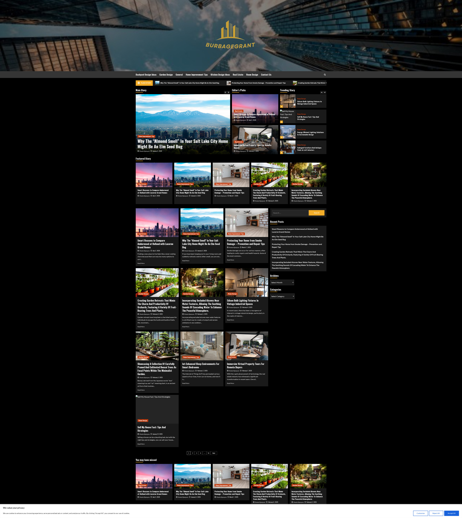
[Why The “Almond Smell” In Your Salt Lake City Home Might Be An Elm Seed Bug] (192, 175)
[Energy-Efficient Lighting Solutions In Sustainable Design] (287, 116)
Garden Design (166, 74)
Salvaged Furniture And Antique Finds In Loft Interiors (309, 133)
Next (213, 453)
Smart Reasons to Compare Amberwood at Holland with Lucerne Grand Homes (254, 115)
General (179, 74)
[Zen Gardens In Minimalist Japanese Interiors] (287, 147)
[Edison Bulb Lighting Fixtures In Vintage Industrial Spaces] (246, 282)
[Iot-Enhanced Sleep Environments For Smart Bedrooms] (201, 346)
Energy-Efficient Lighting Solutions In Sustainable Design (310, 118)
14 (208, 453)
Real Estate (238, 74)
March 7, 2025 (157, 151)
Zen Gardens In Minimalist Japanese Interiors (310, 148)
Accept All (452, 513)
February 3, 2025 (158, 377)
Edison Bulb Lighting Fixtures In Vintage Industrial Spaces (242, 302)
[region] (231, 511)
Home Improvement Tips (197, 74)
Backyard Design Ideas (146, 74)
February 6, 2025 (273, 201)
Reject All (436, 513)
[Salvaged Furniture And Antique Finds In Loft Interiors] (287, 132)
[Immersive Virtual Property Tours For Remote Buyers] (246, 346)
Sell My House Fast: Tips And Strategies (308, 102)
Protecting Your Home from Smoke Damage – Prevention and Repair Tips (172, 83)
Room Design (252, 74)
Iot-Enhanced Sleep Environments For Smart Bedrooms (200, 365)
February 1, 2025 (254, 151)
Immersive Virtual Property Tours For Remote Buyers (252, 146)
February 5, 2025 (312, 201)
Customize (421, 513)
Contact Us (266, 74)
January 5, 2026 (196, 196)
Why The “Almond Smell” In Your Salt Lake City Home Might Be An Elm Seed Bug (192, 191)
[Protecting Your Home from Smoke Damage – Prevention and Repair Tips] (183, 124)
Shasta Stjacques (144, 151)
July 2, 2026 (252, 120)
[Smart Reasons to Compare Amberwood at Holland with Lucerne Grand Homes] (154, 175)
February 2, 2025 (202, 371)
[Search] (324, 75)
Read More (141, 263)
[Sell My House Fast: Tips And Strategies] (287, 101)
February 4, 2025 (247, 307)
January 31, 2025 (158, 434)
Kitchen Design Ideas (220, 74)
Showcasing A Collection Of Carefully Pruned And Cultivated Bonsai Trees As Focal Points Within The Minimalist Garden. (157, 369)
